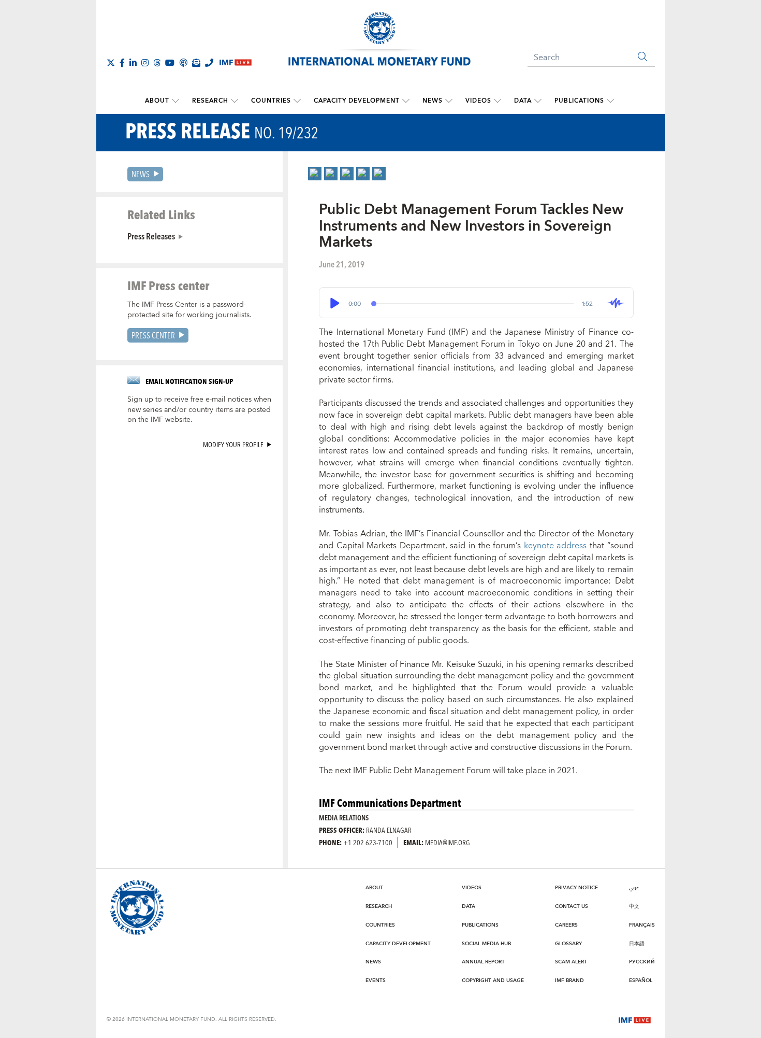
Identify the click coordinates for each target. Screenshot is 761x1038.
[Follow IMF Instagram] (145, 63)
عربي (634, 887)
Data (523, 100)
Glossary (568, 943)
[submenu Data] (538, 101)
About (157, 100)
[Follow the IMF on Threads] (156, 63)
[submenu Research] (234, 101)
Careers (566, 925)
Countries (271, 100)
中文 (634, 906)
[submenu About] (175, 101)
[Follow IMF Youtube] (169, 63)
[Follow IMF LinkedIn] (133, 63)
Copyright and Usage (493, 980)
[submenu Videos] (497, 101)
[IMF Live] (634, 1019)
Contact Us (571, 906)
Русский (642, 961)
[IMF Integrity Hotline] (209, 63)
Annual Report (483, 961)
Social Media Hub (486, 943)
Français (642, 925)
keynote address (555, 545)
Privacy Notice (576, 887)
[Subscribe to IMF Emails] (196, 63)
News (432, 100)
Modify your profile (233, 444)
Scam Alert (571, 961)
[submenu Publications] (610, 101)
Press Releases (151, 236)
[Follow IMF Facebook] (122, 63)
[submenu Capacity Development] (406, 101)
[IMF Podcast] (183, 63)
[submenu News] (449, 101)
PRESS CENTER (153, 335)
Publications (579, 100)
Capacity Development (357, 100)
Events (375, 980)
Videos (478, 100)
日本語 (637, 943)
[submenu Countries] (297, 101)
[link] (314, 173)
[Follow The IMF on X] (111, 63)
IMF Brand (569, 980)
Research (210, 100)
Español (640, 980)
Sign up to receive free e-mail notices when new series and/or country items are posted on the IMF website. (199, 409)
